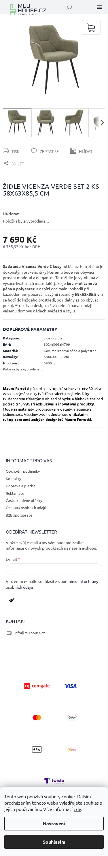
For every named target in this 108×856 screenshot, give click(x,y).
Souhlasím (54, 842)
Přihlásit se (13, 601)
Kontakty (13, 478)
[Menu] (99, 7)
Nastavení (54, 823)
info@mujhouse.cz (29, 632)
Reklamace (15, 493)
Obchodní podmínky (23, 471)
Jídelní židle (53, 338)
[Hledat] (69, 7)
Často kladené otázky (24, 500)
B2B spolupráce (19, 515)
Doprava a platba (20, 485)
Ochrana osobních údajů (26, 507)
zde (77, 809)
